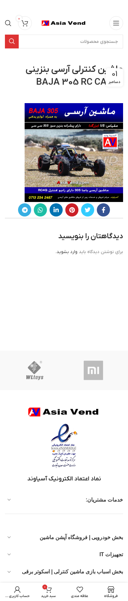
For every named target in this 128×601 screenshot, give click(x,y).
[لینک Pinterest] (71, 209)
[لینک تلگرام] (24, 209)
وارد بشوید (66, 252)
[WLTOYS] (34, 370)
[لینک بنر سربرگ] (74, 6)
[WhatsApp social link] (40, 209)
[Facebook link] (103, 209)
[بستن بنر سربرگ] (8, 6)
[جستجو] (8, 23)
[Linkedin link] (56, 209)
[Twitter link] (87, 209)
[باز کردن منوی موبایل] (116, 23)
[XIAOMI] (93, 370)
